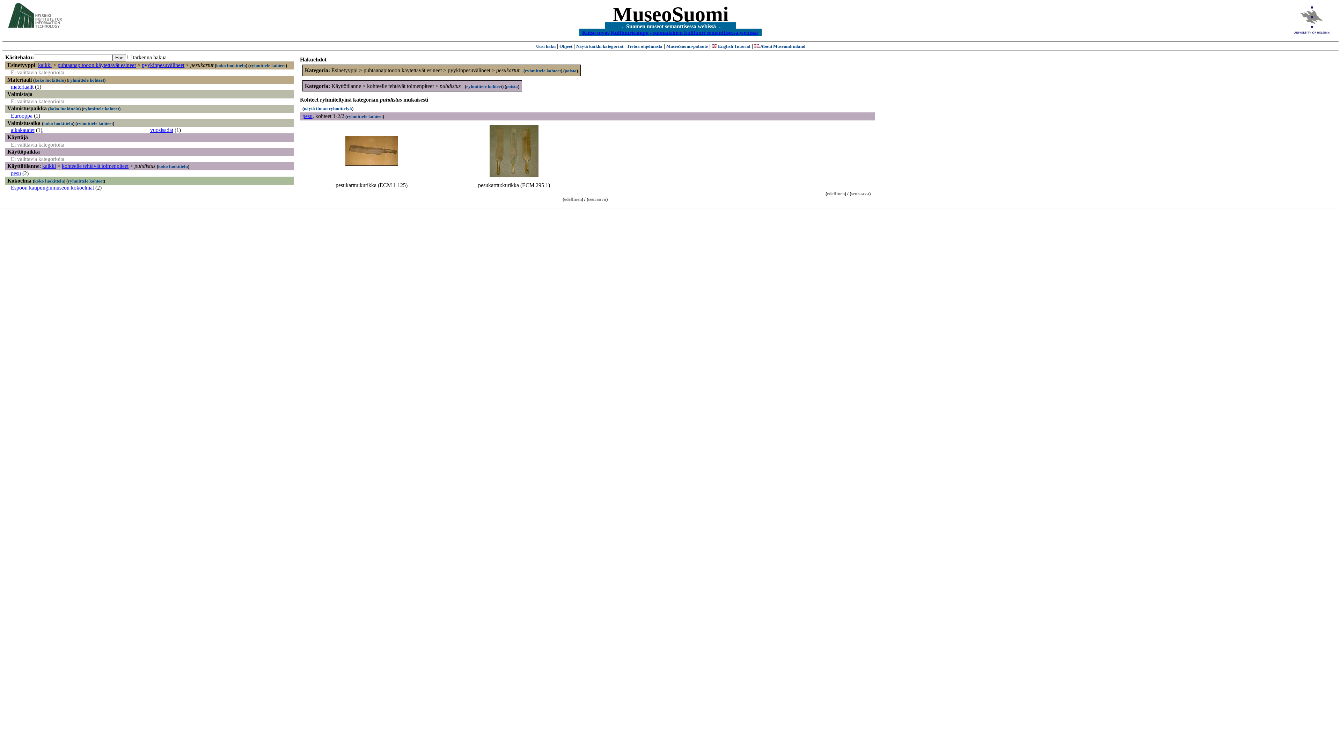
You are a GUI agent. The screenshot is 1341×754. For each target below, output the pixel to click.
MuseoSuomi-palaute (687, 46)
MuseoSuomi (671, 14)
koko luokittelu (231, 65)
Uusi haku (546, 46)
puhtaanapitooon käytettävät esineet (97, 65)
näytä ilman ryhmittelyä (328, 108)
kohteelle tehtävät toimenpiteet (95, 166)
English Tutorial (733, 46)
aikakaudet (23, 130)
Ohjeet (565, 46)
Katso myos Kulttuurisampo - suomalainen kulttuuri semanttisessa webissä (670, 32)
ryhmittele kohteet (268, 65)
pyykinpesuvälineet (163, 65)
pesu (16, 173)
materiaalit (22, 87)
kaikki (45, 65)
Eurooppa (21, 116)
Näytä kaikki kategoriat (600, 46)
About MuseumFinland (782, 46)
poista (571, 70)
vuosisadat (161, 130)
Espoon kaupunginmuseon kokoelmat (52, 188)
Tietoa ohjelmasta (644, 46)
